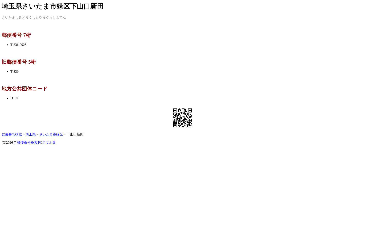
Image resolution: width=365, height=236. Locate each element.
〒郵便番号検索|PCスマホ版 (35, 142)
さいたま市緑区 (51, 134)
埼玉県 (31, 134)
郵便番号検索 (12, 134)
